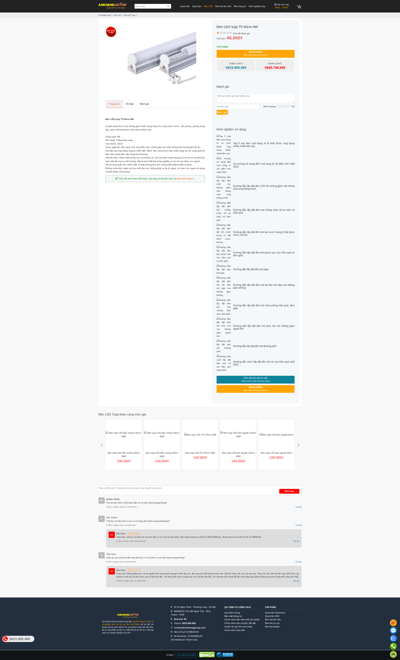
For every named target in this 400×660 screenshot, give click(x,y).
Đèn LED (208, 6)
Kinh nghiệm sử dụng (231, 129)
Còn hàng (222, 46)
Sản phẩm (270, 607)
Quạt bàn (196, 6)
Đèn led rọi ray (272, 623)
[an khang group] (112, 6)
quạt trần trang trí (185, 178)
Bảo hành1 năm (111, 31)
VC (101, 519)
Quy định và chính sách (237, 607)
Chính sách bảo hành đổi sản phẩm (242, 619)
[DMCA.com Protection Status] (207, 655)
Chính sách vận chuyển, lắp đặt (240, 623)
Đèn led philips (272, 626)
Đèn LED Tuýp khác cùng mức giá (122, 414)
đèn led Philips (133, 624)
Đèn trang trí (240, 6)
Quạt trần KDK (272, 616)
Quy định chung (232, 612)
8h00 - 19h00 (282, 6)
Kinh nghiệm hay (257, 6)
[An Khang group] (128, 616)
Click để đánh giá (241, 33)
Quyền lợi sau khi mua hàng (238, 626)
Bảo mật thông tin (233, 616)
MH (101, 500)
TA (101, 555)
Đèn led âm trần (223, 6)
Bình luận (289, 491)
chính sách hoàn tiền (234, 630)
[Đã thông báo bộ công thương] (225, 655)
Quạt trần (185, 6)
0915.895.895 (189, 623)
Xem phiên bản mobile (186, 655)
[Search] (168, 6)
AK (111, 535)
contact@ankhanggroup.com (189, 627)
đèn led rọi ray (118, 624)
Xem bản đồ (180, 619)
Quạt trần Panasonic (275, 612)
